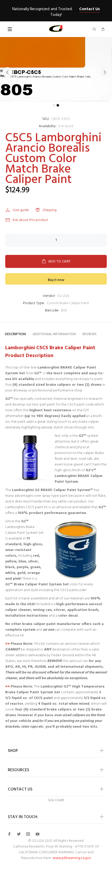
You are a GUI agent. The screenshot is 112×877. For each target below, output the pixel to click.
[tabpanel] (56, 69)
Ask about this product (30, 220)
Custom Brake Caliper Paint (68, 303)
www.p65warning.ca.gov (72, 858)
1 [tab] (54, 105)
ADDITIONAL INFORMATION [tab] (54, 334)
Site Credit (56, 800)
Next (104, 72)
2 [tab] (58, 105)
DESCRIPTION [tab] (15, 334)
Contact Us (89, 9)
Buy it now (56, 280)
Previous (8, 72)
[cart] (103, 29)
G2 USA (63, 296)
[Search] (95, 29)
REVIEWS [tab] (90, 334)
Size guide (21, 210)
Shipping (49, 210)
